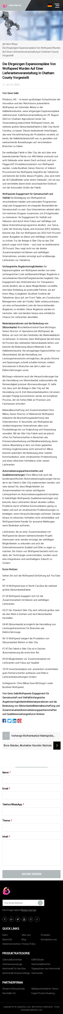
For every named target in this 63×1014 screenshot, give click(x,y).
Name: (6, 772)
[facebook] (4, 919)
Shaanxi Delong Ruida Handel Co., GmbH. (13, 989)
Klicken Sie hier (28, 910)
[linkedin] (11, 919)
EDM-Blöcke (38, 959)
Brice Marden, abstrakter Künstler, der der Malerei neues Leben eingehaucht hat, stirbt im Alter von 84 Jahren (23, 746)
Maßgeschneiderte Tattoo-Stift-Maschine (45, 989)
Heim (8, 44)
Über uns (26, 935)
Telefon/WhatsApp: (13, 804)
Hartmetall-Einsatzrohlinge (16, 973)
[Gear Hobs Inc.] (18, 891)
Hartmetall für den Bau (14, 968)
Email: (6, 788)
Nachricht (7, 939)
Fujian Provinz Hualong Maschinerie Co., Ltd (43, 994)
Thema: (7, 820)
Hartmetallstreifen (41, 964)
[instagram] (30, 919)
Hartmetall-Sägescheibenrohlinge (43, 974)
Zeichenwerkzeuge (12, 964)
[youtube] (24, 919)
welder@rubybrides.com (31, 1010)
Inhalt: (6, 836)
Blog (24, 939)
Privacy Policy (29, 944)
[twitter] (17, 919)
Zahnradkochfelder (12, 959)
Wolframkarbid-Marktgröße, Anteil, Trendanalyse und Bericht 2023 (41, 736)
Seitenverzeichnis (11, 944)
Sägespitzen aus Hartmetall (46, 968)
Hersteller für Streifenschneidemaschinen (16, 994)
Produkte (45, 935)
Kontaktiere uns (49, 939)
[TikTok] (37, 919)
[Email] (40, 902)
